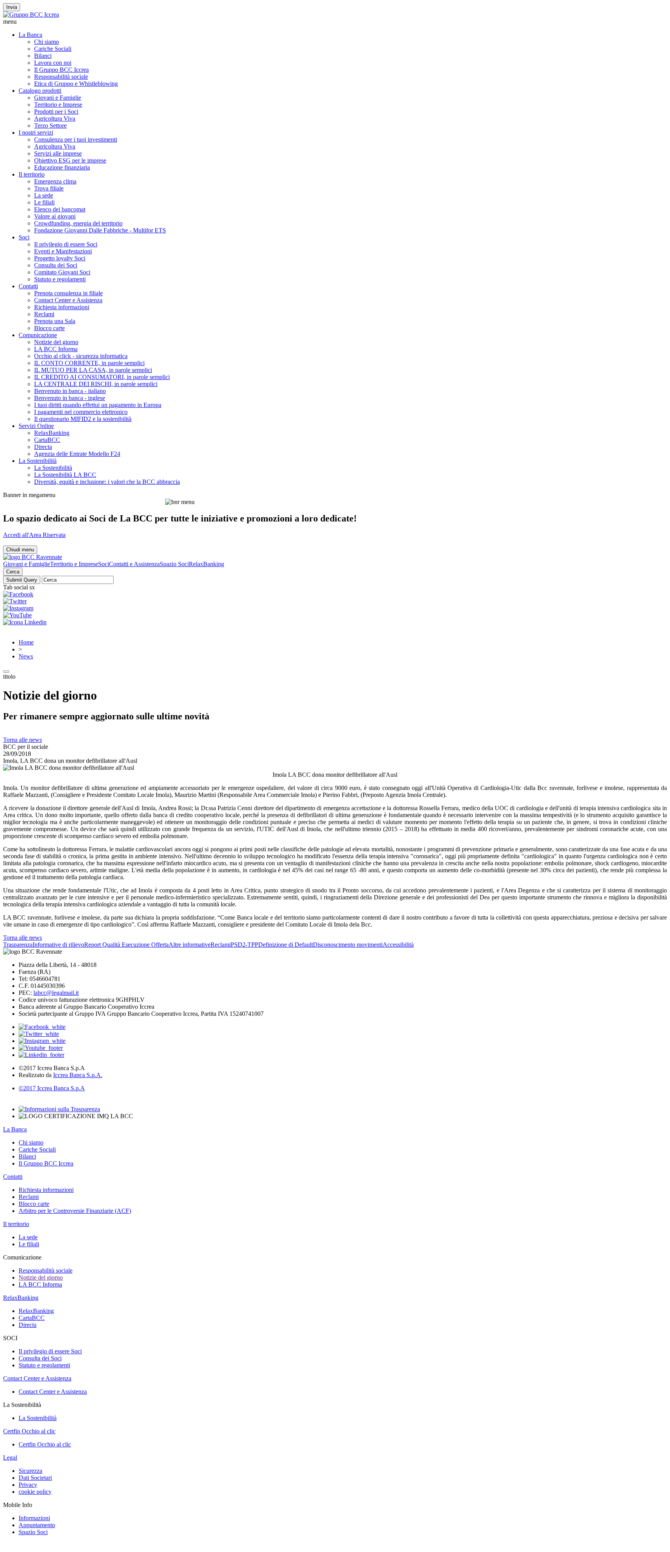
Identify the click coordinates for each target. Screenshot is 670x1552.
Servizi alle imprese (58, 153)
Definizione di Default (285, 944)
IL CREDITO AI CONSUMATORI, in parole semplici (102, 377)
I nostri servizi (36, 132)
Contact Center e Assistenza (68, 300)
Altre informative (190, 944)
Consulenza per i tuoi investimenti (75, 139)
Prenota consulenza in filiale (68, 293)
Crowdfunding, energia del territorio (78, 223)
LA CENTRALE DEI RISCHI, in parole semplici (95, 384)
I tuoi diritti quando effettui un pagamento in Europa (97, 405)
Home (26, 642)
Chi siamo (46, 41)
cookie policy (35, 1491)
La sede (43, 195)
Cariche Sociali (52, 48)
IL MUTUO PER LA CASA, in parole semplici (93, 370)
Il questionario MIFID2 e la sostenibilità (82, 419)
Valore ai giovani (55, 216)
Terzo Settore (50, 125)
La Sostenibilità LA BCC (65, 474)
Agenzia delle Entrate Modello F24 (77, 453)
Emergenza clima (55, 181)
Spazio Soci (174, 564)
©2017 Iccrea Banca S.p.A (52, 1088)
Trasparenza (18, 944)
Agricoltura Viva (54, 118)
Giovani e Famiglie (57, 97)
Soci (24, 237)
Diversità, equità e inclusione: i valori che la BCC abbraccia (107, 481)
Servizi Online (36, 426)
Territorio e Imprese (58, 104)
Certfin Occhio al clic (29, 1431)
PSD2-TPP (244, 944)
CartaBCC (47, 439)
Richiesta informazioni (61, 307)
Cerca (12, 572)
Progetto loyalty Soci (59, 258)
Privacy (28, 1484)
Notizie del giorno (56, 342)
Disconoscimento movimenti (348, 944)
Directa (43, 446)
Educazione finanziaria (62, 167)
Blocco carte (49, 328)
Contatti (28, 286)
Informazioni (34, 1518)
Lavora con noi (52, 62)
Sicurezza (30, 1470)
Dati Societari (35, 1477)
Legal (10, 1457)
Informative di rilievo (58, 944)
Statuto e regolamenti (60, 279)
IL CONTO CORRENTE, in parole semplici (89, 363)
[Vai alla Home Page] (32, 557)
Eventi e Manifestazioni (63, 251)
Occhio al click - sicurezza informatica (81, 356)
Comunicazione (38, 335)
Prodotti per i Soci (56, 111)
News (26, 656)
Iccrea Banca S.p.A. (77, 1075)
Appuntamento (37, 1525)
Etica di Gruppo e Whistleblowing (76, 83)
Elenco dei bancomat (59, 209)
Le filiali (44, 202)
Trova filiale (49, 188)
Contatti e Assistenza (134, 564)
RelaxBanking (51, 433)
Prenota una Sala (54, 321)
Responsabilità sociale (61, 76)
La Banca (30, 34)
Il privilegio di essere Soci (65, 244)
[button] (335, 21)
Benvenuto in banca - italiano (70, 391)
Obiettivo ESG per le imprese (70, 160)
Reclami (44, 314)
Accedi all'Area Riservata (34, 535)
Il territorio (32, 174)
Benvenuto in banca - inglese (69, 398)
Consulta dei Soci (55, 265)
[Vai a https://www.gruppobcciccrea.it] (31, 14)
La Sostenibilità (38, 460)
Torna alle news (22, 739)
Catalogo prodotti (40, 90)
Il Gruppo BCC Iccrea (61, 69)
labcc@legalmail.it (56, 992)
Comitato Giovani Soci (62, 272)
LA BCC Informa (56, 349)
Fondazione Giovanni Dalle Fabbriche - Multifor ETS (100, 230)
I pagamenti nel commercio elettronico (81, 412)
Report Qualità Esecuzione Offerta (126, 944)
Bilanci (43, 55)
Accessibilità (398, 944)
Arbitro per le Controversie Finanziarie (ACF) (75, 1210)
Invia (11, 7)
